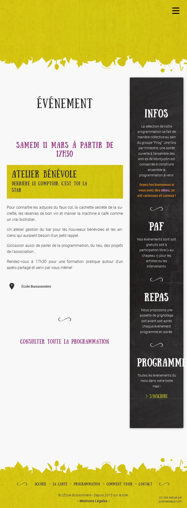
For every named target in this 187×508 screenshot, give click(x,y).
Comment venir (120, 484)
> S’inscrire (157, 396)
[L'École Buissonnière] (93, 27)
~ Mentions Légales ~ (93, 501)
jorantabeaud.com (170, 501)
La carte (60, 484)
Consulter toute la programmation (64, 342)
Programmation (87, 484)
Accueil (40, 484)
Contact (145, 484)
